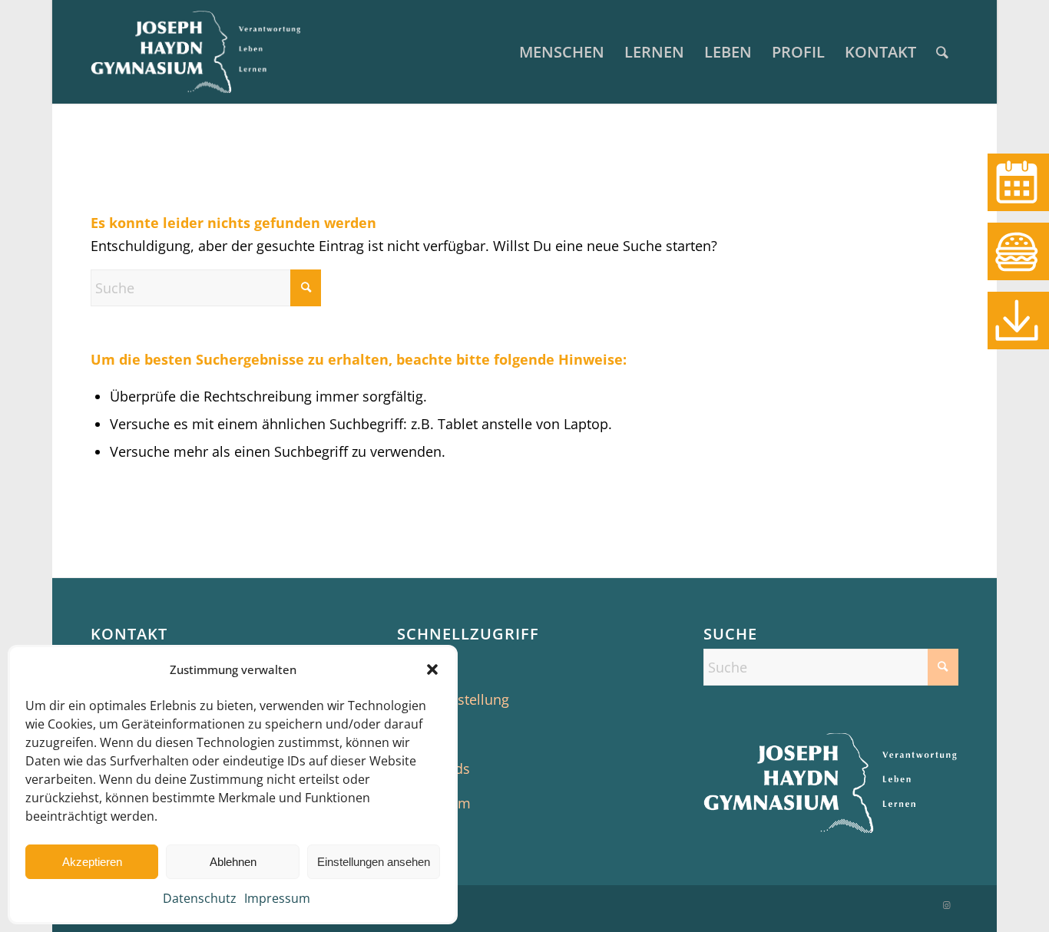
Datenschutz (200, 898)
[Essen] (1018, 251)
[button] (432, 669)
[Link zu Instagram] (946, 905)
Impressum (277, 898)
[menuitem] (561, 52)
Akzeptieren (92, 861)
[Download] (1018, 320)
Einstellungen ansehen (373, 861)
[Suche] (942, 52)
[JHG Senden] (196, 52)
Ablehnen (233, 861)
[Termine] (1018, 182)
